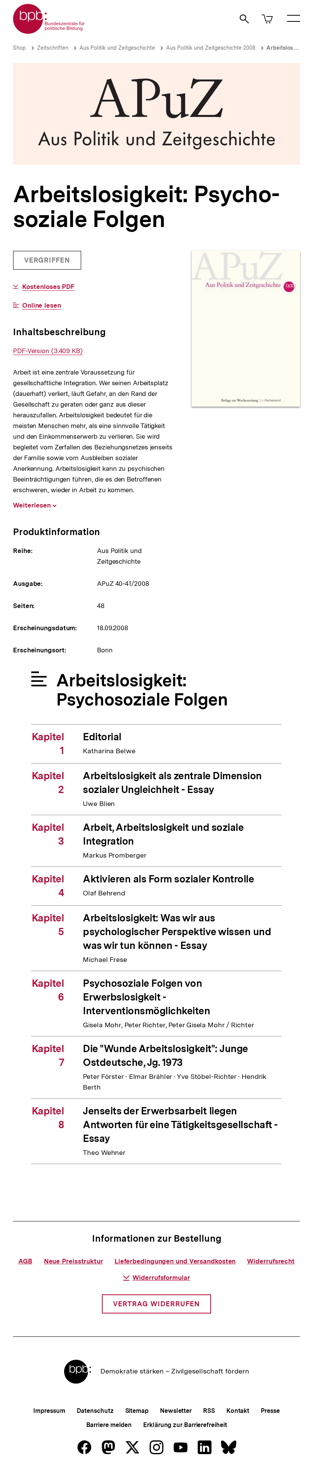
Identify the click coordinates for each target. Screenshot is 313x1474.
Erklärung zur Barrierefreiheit (185, 1425)
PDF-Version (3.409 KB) (48, 351)
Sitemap (136, 1410)
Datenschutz (95, 1410)
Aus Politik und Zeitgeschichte (117, 48)
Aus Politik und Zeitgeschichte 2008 (210, 48)
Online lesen (41, 306)
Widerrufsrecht (271, 1261)
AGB (25, 1261)
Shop (19, 48)
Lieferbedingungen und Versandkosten (175, 1261)
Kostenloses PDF (48, 287)
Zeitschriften (52, 48)
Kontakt (237, 1410)
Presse (270, 1410)
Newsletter (176, 1410)
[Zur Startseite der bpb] (49, 32)
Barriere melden (109, 1425)
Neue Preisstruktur (73, 1261)
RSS (209, 1410)
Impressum (49, 1410)
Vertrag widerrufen (156, 1304)
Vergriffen (48, 263)
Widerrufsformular (161, 1277)
